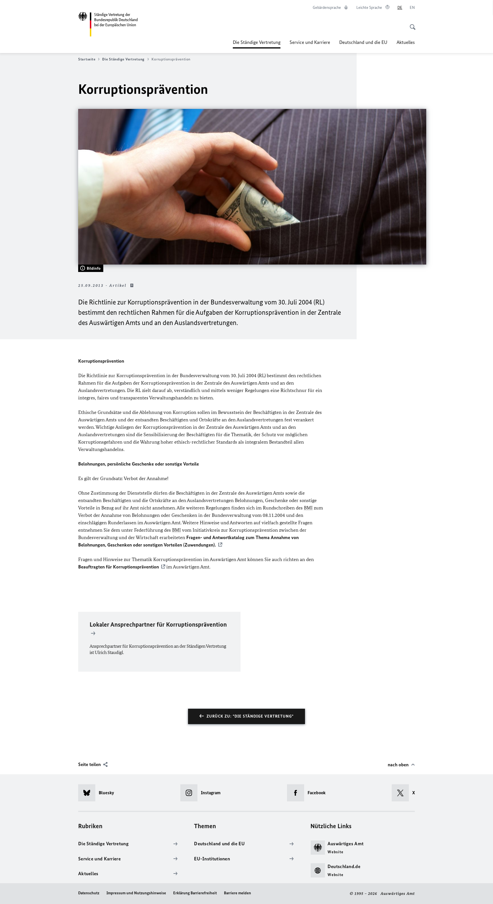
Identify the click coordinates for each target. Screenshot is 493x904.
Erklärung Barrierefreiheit (195, 893)
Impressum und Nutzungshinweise (136, 893)
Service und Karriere (310, 42)
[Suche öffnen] (411, 24)
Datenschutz (88, 893)
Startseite (86, 59)
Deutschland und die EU (363, 42)
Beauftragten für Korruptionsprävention (118, 567)
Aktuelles (406, 42)
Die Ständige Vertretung (256, 43)
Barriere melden (237, 893)
